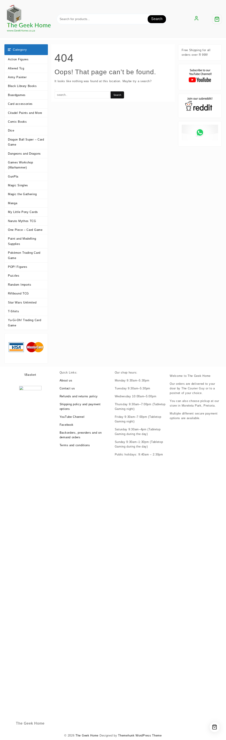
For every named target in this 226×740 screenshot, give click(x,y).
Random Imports (19, 284)
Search (156, 19)
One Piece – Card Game (25, 229)
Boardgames (17, 95)
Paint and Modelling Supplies (22, 241)
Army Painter (17, 77)
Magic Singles (18, 185)
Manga (12, 203)
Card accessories (20, 103)
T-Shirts (13, 311)
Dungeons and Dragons (24, 153)
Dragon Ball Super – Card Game (26, 142)
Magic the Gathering (22, 194)
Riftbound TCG (18, 293)
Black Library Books (22, 86)
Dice (11, 130)
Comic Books (17, 121)
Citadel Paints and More (25, 113)
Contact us (67, 388)
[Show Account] (196, 19)
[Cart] (217, 19)
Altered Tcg (16, 68)
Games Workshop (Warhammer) (20, 165)
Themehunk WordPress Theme (140, 735)
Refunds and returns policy (79, 396)
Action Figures (18, 59)
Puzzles (13, 275)
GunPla (13, 176)
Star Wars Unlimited (22, 302)
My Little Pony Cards (23, 212)
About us (66, 380)
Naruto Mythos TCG (22, 221)
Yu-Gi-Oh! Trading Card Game (24, 322)
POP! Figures (17, 266)
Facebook (66, 424)
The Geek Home (86, 735)
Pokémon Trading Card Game (24, 255)
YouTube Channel (72, 416)
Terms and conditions (75, 445)
